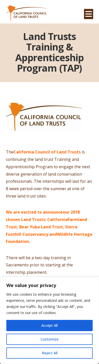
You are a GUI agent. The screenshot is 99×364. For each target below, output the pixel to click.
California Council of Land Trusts (47, 152)
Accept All (49, 325)
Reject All (49, 352)
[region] (49, 320)
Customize (50, 339)
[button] (88, 14)
